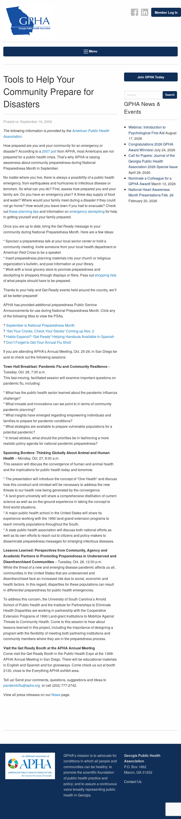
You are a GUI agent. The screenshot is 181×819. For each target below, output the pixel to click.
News (55, 694)
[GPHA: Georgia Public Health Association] (45, 21)
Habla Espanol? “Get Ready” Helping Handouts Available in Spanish (60, 336)
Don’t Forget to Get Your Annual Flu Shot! (38, 342)
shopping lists (105, 275)
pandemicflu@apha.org (21, 685)
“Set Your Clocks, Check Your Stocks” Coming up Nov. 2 (50, 331)
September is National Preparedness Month (40, 325)
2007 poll (49, 151)
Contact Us (132, 781)
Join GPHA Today (151, 77)
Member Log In (166, 12)
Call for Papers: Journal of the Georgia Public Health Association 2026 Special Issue (153, 161)
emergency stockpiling (87, 211)
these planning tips (24, 211)
